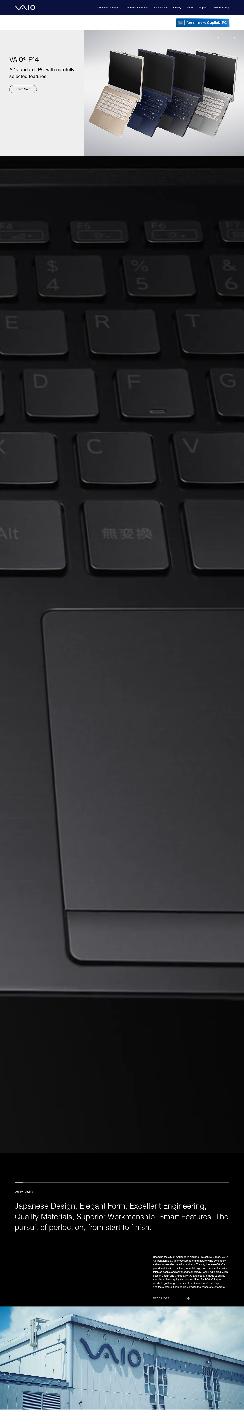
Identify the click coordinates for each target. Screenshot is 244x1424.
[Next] (233, 38)
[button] (108, 7)
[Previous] (219, 38)
